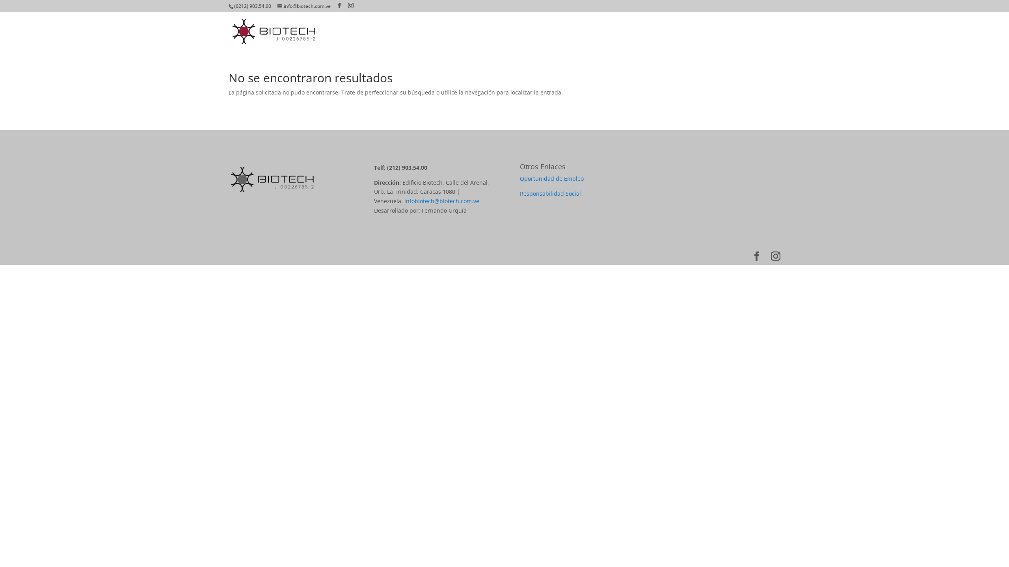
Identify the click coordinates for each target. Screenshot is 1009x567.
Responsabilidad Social (550, 193)
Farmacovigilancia (721, 31)
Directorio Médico (663, 31)
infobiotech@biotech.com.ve (441, 201)
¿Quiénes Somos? (567, 31)
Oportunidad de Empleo (552, 178)
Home (526, 31)
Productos (615, 31)
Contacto (768, 31)
